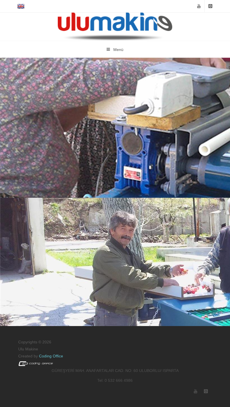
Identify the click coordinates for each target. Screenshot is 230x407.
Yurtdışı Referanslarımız (116, 261)
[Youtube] (198, 6)
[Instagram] (210, 6)
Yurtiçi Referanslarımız (116, 121)
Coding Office (51, 356)
